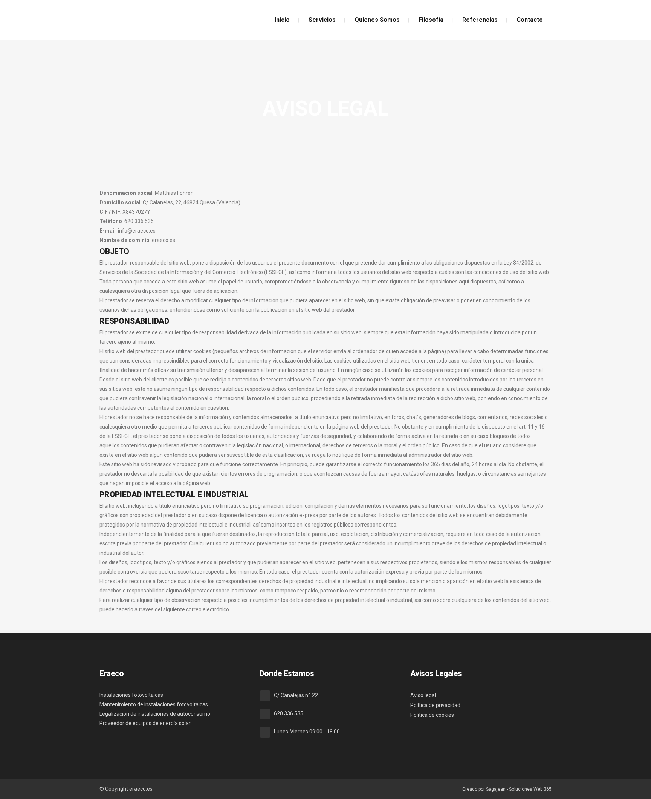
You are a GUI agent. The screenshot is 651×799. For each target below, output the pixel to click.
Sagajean (496, 789)
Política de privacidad (435, 705)
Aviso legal (423, 695)
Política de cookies (432, 715)
